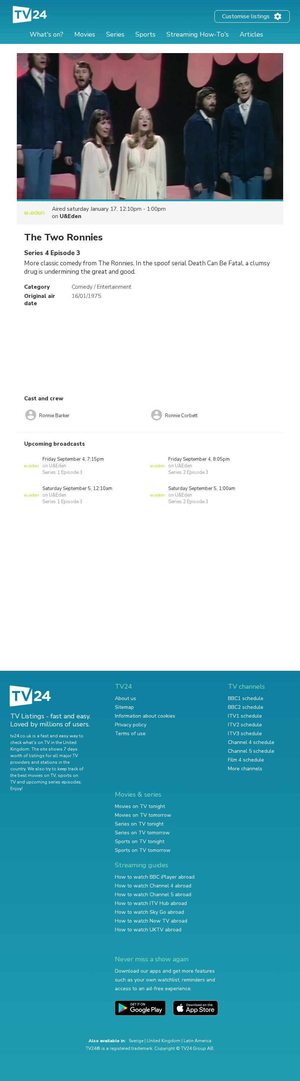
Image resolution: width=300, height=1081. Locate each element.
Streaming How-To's (197, 34)
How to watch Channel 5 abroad (153, 894)
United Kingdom (163, 1041)
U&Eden (70, 216)
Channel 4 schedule (251, 742)
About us (125, 698)
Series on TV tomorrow (142, 832)
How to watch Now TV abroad (151, 920)
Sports (145, 34)
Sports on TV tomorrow (142, 850)
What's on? (46, 34)
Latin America (197, 1041)
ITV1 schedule (245, 715)
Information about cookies (145, 715)
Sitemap (124, 707)
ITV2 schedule (245, 724)
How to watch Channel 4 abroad (153, 885)
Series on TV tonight (139, 823)
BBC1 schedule (245, 698)
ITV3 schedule (245, 733)
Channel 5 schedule (251, 751)
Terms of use (130, 733)
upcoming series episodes (53, 782)
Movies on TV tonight (140, 806)
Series (115, 34)
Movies (84, 34)
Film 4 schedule (246, 759)
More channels (245, 768)
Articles (251, 34)
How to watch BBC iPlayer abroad (155, 877)
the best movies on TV (33, 775)
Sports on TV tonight (139, 841)
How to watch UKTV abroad (148, 929)
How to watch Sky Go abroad (149, 912)
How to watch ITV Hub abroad (151, 903)
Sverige (136, 1041)
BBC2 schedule (245, 707)
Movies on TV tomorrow (143, 815)
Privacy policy (130, 724)
